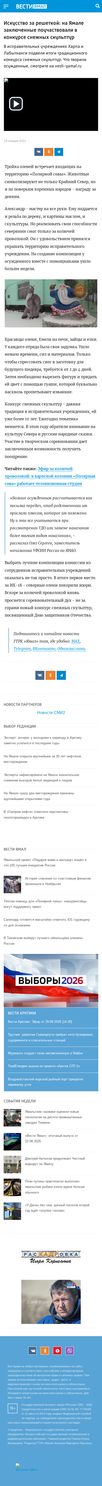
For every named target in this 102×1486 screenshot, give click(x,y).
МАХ (75, 641)
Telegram (22, 648)
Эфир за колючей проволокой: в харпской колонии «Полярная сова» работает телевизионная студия (50, 476)
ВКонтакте (44, 648)
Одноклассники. (71, 648)
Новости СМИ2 (51, 713)
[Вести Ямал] (35, 6)
